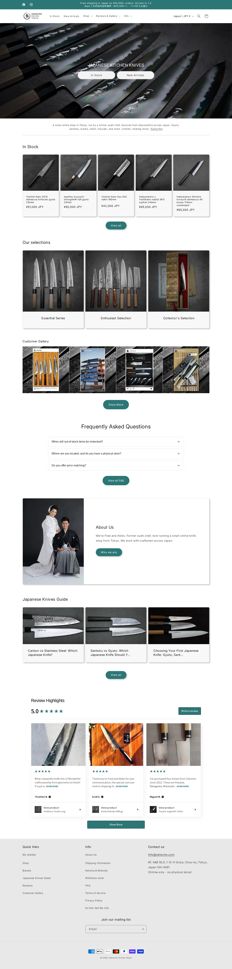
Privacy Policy (93, 900)
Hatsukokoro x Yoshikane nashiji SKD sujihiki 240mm (152, 199)
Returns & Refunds (96, 870)
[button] (87, 16)
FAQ (87, 885)
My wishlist (29, 854)
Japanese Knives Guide (37, 878)
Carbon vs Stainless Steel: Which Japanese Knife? (52, 652)
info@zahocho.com (161, 854)
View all (116, 225)
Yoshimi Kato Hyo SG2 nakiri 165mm (114, 198)
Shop (26, 863)
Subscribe (156, 128)
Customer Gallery (33, 893)
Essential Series (53, 318)
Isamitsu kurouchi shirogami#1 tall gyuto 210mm (76, 199)
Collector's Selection (178, 318)
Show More (116, 404)
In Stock (96, 75)
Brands (27, 870)
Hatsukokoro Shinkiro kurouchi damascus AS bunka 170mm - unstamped (190, 201)
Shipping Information (97, 863)
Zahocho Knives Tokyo (120, 958)
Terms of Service (95, 893)
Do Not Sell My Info (97, 908)
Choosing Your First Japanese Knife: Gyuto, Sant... (176, 652)
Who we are (109, 552)
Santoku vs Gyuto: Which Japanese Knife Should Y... (111, 652)
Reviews (27, 885)
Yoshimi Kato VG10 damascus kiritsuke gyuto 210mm (40, 199)
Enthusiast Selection (116, 318)
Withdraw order (94, 878)
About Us (90, 854)
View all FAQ (116, 480)
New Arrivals (135, 75)
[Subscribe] (142, 929)
